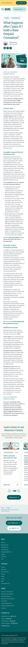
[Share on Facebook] (10, 48)
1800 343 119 (12, 621)
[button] (2, 9)
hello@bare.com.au (5, 625)
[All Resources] (14, 497)
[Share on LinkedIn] (4, 48)
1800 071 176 (13, 616)
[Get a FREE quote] (14, 523)
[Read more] (11, 464)
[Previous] (9, 491)
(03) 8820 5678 (14, 623)
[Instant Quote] (19, 9)
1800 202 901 (8, 618)
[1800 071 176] (21, 2)
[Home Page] (8, 9)
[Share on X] (7, 48)
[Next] (18, 491)
